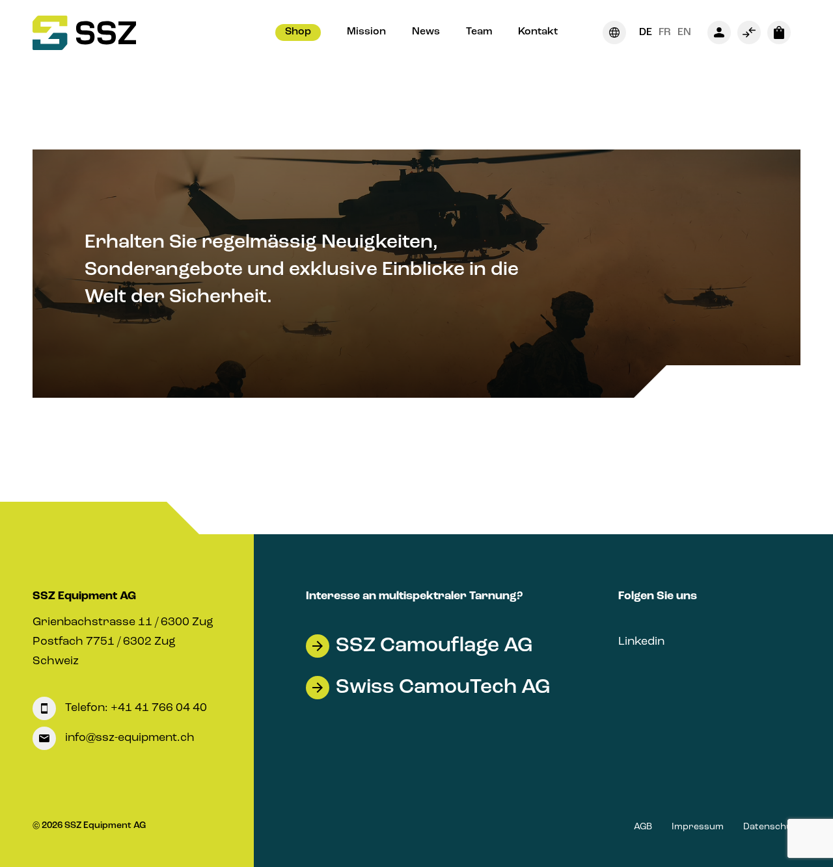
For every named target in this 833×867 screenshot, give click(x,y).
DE (645, 32)
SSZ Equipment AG (84, 596)
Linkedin (641, 641)
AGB (643, 826)
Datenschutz (771, 826)
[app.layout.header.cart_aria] (779, 32)
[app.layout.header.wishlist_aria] (749, 32)
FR (665, 32)
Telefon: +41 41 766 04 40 (134, 708)
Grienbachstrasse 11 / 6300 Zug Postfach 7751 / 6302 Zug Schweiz (123, 641)
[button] (298, 32)
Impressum (698, 826)
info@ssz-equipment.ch (128, 738)
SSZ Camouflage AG (434, 646)
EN (684, 32)
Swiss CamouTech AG (443, 687)
